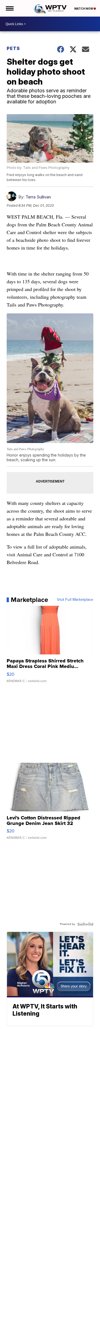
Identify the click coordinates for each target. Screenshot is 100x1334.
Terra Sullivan (38, 197)
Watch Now (84, 8)
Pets (13, 48)
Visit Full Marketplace (75, 600)
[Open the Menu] (9, 8)
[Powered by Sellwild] (85, 924)
